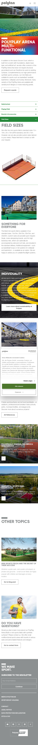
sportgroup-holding (10, 700)
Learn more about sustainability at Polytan (19, 307)
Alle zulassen (19, 386)
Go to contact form (11, 645)
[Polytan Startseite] (8, 3)
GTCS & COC (5, 716)
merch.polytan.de (8, 697)
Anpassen (18, 392)
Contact (4, 706)
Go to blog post (10, 582)
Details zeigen (28, 381)
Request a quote (10, 90)
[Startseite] (30, 3)
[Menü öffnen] (35, 3)
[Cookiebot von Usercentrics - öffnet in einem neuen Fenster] (28, 351)
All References (9, 415)
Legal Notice (6, 710)
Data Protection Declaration (13, 713)
